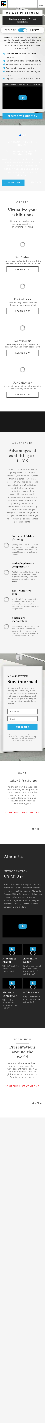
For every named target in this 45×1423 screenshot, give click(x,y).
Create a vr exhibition (22, 116)
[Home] (4, 4)
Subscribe (22, 727)
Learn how (22, 269)
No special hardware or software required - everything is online (22, 224)
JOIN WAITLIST (13, 182)
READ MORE (37, 182)
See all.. (37, 829)
